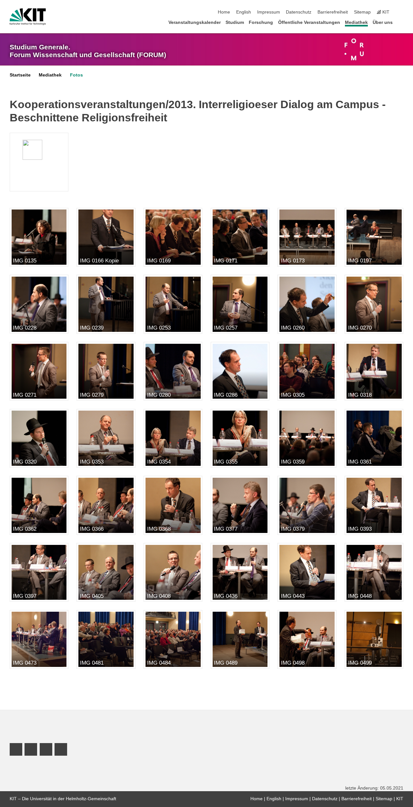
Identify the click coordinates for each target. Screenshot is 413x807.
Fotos (76, 75)
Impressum (268, 12)
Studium (235, 22)
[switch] (401, 12)
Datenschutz (298, 12)
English (243, 12)
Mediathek (356, 22)
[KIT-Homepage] (28, 16)
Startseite (20, 75)
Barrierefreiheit (332, 12)
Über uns (383, 22)
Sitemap (362, 12)
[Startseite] (401, 22)
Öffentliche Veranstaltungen (309, 22)
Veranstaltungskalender (194, 22)
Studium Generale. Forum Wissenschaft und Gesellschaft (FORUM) (88, 51)
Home (224, 12)
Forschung (261, 22)
